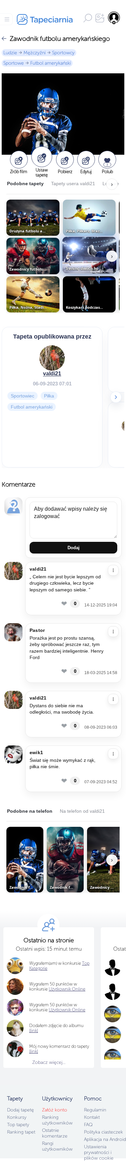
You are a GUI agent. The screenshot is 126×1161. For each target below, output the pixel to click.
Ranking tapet (21, 1132)
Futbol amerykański (50, 63)
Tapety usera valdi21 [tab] (73, 183)
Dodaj (74, 547)
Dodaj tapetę (20, 1110)
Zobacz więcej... (49, 1062)
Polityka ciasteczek (103, 1132)
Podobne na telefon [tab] (29, 811)
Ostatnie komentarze (55, 1133)
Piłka (49, 395)
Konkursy (17, 1117)
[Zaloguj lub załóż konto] (114, 17)
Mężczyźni (35, 53)
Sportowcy (63, 53)
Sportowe (13, 63)
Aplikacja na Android (105, 1139)
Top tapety (18, 1125)
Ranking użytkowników (57, 1120)
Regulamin (95, 1110)
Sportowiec (22, 395)
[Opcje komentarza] (113, 570)
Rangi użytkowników (57, 1146)
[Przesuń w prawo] (116, 397)
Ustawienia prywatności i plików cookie (99, 1152)
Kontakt (92, 1117)
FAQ (88, 1125)
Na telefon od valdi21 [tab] (82, 811)
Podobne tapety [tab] (25, 183)
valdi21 (52, 373)
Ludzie (10, 53)
